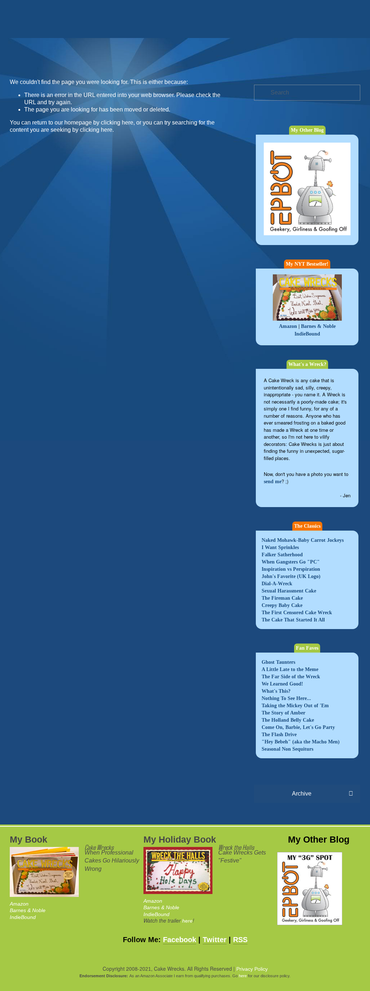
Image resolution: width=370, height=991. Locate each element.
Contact (55, 50)
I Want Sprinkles (280, 547)
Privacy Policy (252, 969)
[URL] (291, 66)
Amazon (288, 326)
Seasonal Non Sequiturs (287, 749)
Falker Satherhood (282, 554)
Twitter (215, 940)
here (187, 921)
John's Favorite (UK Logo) (291, 576)
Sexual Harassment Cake (289, 591)
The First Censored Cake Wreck (297, 612)
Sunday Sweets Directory (142, 50)
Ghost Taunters (278, 662)
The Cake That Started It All (293, 620)
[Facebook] (306, 66)
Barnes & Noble (318, 326)
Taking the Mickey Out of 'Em (295, 705)
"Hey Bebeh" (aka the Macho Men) (301, 742)
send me (272, 481)
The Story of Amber (283, 713)
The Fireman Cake (282, 598)
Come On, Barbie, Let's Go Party (298, 727)
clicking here (117, 122)
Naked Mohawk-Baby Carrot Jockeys (303, 540)
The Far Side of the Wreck (291, 676)
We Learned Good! (282, 684)
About (84, 50)
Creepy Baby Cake (282, 605)
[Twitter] (320, 66)
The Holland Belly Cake (288, 720)
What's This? (276, 691)
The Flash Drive (279, 734)
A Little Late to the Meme (290, 669)
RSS (240, 940)
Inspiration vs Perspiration (291, 569)
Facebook (179, 940)
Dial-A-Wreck (277, 583)
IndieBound (307, 334)
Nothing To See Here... (286, 698)
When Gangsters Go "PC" (291, 562)
